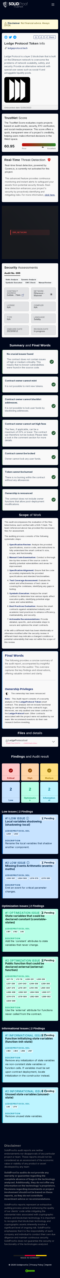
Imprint (48, 1265)
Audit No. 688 (12, 273)
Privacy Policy (36, 1265)
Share (51, 37)
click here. (50, 195)
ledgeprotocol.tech (18, 48)
